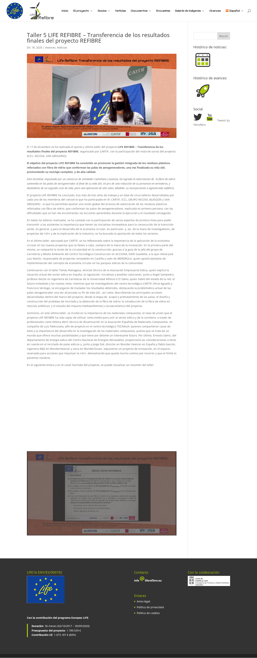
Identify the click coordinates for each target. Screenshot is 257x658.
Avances (215, 10)
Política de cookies (148, 613)
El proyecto (81, 10)
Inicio (65, 10)
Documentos (139, 10)
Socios (102, 10)
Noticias (120, 10)
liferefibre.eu (153, 580)
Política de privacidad (150, 607)
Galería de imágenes (188, 10)
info (136, 580)
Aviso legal (143, 601)
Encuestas (163, 10)
